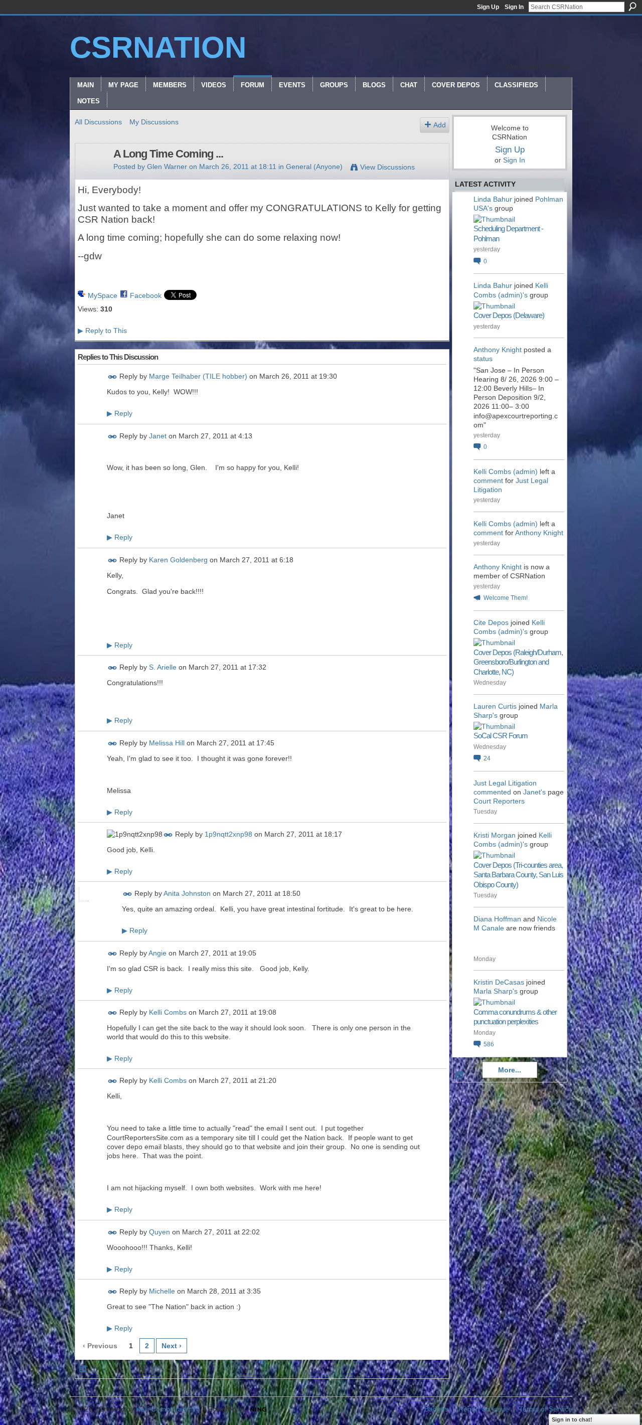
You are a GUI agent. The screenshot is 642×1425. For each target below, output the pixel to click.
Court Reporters (499, 801)
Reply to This (102, 331)
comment (488, 481)
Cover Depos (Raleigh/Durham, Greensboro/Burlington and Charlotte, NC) (518, 662)
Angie (157, 953)
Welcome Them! (506, 597)
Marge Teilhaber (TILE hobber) (198, 377)
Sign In (514, 7)
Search (632, 6)
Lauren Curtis (495, 706)
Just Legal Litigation (505, 783)
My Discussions (154, 122)
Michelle (162, 1291)
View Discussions (387, 167)
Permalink (112, 377)
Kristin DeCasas (498, 982)
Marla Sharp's (495, 991)
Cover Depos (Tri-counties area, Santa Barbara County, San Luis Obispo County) (518, 875)
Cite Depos (491, 622)
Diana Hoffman (497, 919)
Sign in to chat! (572, 1419)
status (483, 359)
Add (439, 125)
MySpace (102, 295)
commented (492, 792)
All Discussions (98, 122)
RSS (83, 1369)
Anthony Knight (497, 350)
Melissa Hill (167, 743)
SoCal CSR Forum (500, 735)
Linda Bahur (492, 199)
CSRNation (158, 47)
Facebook (146, 295)
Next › (172, 1346)
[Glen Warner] (91, 175)
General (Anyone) (314, 167)
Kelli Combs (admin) (505, 471)
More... (509, 1070)
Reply (119, 413)
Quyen (159, 1232)
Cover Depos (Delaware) (508, 315)
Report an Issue (483, 1409)
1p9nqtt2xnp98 (228, 834)
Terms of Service (545, 1409)
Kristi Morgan (494, 835)
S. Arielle (163, 667)
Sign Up (488, 7)
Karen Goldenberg (178, 560)
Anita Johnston (187, 894)
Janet (158, 436)
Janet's (534, 792)
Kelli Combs (168, 1012)
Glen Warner (167, 167)
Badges (436, 1409)
